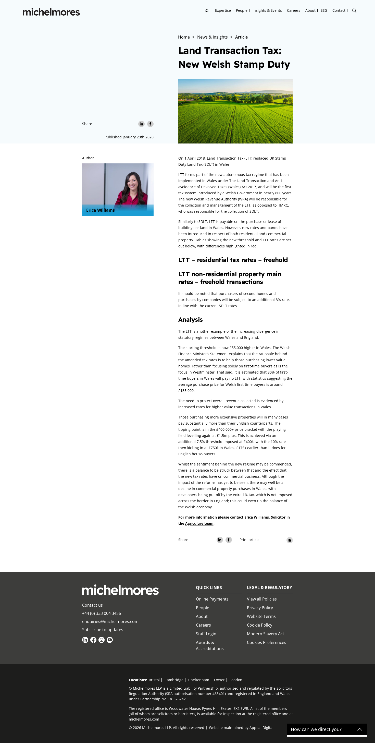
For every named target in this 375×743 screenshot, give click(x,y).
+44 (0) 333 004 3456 (101, 613)
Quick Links (209, 587)
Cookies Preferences (266, 642)
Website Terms (261, 616)
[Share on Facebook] (150, 124)
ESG (324, 10)
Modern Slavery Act (265, 634)
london (236, 679)
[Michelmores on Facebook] (93, 640)
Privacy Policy (260, 607)
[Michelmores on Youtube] (110, 640)
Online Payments (212, 599)
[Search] (354, 11)
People (241, 10)
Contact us (92, 605)
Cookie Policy (259, 625)
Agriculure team (199, 523)
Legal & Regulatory (269, 587)
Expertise (223, 10)
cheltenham (198, 679)
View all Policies (262, 599)
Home (207, 10)
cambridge (174, 679)
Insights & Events (267, 10)
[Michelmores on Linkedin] (85, 640)
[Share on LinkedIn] (141, 124)
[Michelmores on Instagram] (101, 640)
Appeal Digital (261, 727)
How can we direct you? (316, 729)
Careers (293, 10)
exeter (219, 679)
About (310, 10)
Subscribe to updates (102, 629)
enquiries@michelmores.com (110, 621)
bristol (154, 679)
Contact (338, 10)
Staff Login (206, 634)
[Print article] (289, 540)
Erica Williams (100, 210)
